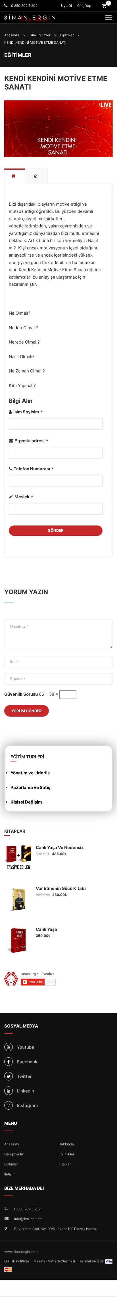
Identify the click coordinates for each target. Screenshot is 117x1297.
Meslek (23, 496)
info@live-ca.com (28, 1219)
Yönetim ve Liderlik (30, 773)
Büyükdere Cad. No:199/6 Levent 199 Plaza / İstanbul (56, 1229)
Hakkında (66, 1144)
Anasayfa (11, 1144)
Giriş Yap (84, 5)
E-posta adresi (31, 440)
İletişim (9, 1174)
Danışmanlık (14, 1154)
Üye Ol (66, 5)
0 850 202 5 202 (23, 5)
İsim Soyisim (28, 412)
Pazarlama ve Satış (30, 787)
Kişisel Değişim (26, 802)
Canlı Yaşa (46, 929)
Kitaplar (64, 1164)
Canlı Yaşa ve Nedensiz (60, 847)
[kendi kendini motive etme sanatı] (58, 128)
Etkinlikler (66, 1154)
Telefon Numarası (34, 468)
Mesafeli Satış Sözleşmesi (54, 1261)
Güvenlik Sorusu (21, 694)
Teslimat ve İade (91, 1261)
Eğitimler (11, 1164)
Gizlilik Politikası (17, 1261)
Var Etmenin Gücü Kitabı (61, 888)
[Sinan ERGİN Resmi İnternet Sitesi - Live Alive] (38, 18)
